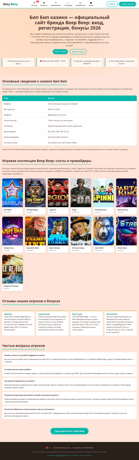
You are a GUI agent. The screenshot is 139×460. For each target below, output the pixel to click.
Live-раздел (68, 5)
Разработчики (80, 5)
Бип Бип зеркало (86, 455)
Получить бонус (78, 52)
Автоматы (43, 5)
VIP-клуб (34, 3)
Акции (91, 5)
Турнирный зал (56, 5)
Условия (75, 455)
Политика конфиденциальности (58, 455)
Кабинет (112, 4)
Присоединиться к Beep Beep (69, 431)
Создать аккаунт (127, 4)
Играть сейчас (60, 51)
